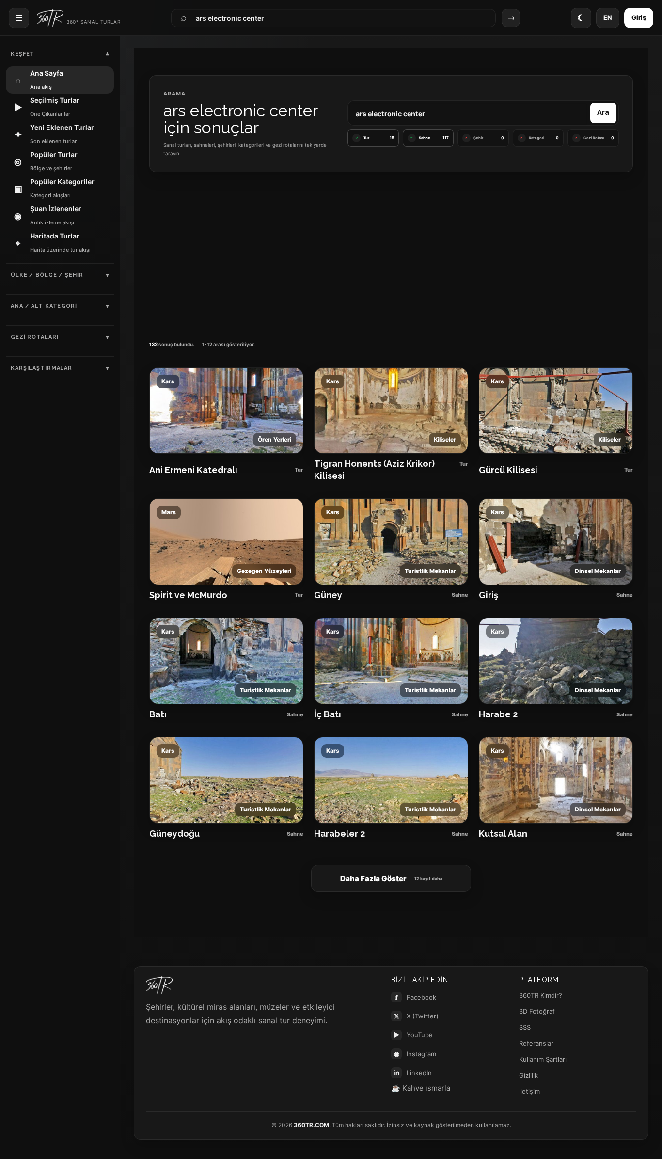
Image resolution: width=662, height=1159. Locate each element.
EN (607, 17)
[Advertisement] (391, 253)
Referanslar (536, 1043)
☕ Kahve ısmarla (420, 1088)
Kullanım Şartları (543, 1059)
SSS (525, 1027)
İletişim (529, 1091)
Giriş (638, 17)
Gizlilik (528, 1075)
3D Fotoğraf (537, 1011)
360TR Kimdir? (540, 995)
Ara (603, 112)
